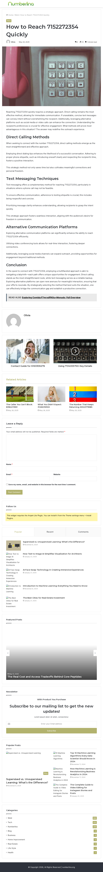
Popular (18, 532)
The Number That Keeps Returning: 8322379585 (81, 405)
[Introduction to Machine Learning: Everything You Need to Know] (13, 590)
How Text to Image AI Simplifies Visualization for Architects (52, 554)
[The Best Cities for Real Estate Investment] (13, 602)
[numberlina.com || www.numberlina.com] (21, 4)
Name (9, 464)
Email (9, 474)
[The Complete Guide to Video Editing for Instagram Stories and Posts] (60, 790)
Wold (17, 15)
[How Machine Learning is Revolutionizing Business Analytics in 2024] (60, 774)
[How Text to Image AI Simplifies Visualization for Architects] (13, 559)
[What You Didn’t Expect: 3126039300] (51, 394)
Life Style (12, 848)
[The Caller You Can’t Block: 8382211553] (20, 394)
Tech (10, 822)
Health (10, 852)
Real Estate (13, 844)
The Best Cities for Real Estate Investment (44, 598)
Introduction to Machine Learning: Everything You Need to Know (55, 586)
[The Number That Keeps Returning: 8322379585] (83, 394)
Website (56, 474)
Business (11, 835)
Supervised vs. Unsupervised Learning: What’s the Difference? (54, 542)
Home (10, 15)
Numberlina (13, 827)
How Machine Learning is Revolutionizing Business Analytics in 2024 (82, 772)
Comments (83, 532)
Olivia (13, 42)
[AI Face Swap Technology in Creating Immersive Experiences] (13, 575)
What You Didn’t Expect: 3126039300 (50, 405)
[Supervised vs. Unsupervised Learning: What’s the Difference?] (13, 545)
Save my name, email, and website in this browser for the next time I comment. (42, 484)
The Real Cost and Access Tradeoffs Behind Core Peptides (45, 676)
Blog (10, 831)
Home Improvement (16, 839)
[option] (51, 653)
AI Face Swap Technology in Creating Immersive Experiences (53, 570)
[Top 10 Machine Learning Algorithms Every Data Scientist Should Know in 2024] (60, 757)
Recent (50, 532)
